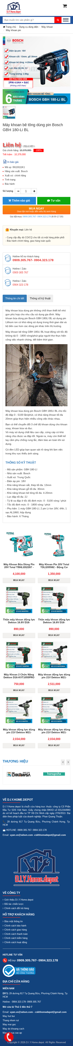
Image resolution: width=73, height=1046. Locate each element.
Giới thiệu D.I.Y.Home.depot (18, 899)
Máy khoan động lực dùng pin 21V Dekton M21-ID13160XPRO (19, 732)
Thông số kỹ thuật (40, 298)
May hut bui (9, 1016)
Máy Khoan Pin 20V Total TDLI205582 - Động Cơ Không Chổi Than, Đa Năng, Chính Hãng (54, 568)
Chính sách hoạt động (15, 942)
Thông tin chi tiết (14, 298)
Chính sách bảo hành (15, 925)
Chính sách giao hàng (15, 929)
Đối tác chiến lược (14, 904)
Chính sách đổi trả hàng (16, 908)
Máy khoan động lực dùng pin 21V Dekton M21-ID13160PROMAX (54, 677)
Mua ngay (36, 210)
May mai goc (9, 1024)
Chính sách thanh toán (16, 934)
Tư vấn (55, 200)
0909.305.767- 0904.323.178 (37, 216)
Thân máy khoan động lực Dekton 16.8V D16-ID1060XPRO (19, 622)
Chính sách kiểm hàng (15, 938)
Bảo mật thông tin (13, 921)
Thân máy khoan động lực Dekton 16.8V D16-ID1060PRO (54, 622)
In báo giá (12, 161)
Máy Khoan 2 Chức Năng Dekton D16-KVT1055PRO (19, 676)
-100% (38, 150)
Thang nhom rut (11, 1020)
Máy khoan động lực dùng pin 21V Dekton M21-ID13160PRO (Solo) (54, 732)
